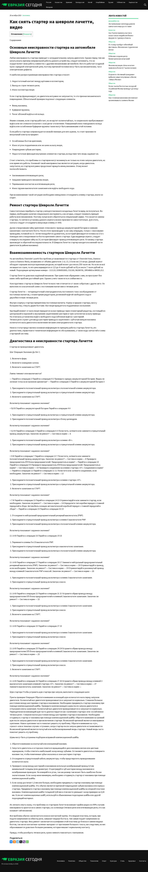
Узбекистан (121, 2)
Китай (90, 2)
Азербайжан (100, 2)
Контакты (142, 861)
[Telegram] (17, 841)
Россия (48, 2)
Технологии (94, 861)
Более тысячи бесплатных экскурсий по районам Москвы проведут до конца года (123, 89)
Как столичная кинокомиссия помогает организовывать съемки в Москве (123, 99)
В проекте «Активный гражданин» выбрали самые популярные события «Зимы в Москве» (122, 77)
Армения (69, 2)
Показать (27, 34)
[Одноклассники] (14, 841)
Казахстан (58, 2)
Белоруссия (80, 2)
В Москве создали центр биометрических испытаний (119, 57)
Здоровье (132, 861)
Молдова (49, 7)
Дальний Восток (114, 21)
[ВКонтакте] (11, 841)
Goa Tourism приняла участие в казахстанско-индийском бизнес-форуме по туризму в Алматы (121, 35)
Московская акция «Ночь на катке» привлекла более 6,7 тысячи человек (122, 66)
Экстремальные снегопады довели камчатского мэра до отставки (122, 25)
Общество (112, 42)
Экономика (26, 15)
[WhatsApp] (27, 841)
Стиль (122, 861)
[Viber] (24, 841)
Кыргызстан (133, 2)
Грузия (110, 2)
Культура (113, 861)
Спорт (104, 861)
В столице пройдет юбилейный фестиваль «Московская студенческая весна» (123, 47)
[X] (20, 841)
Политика (71, 861)
